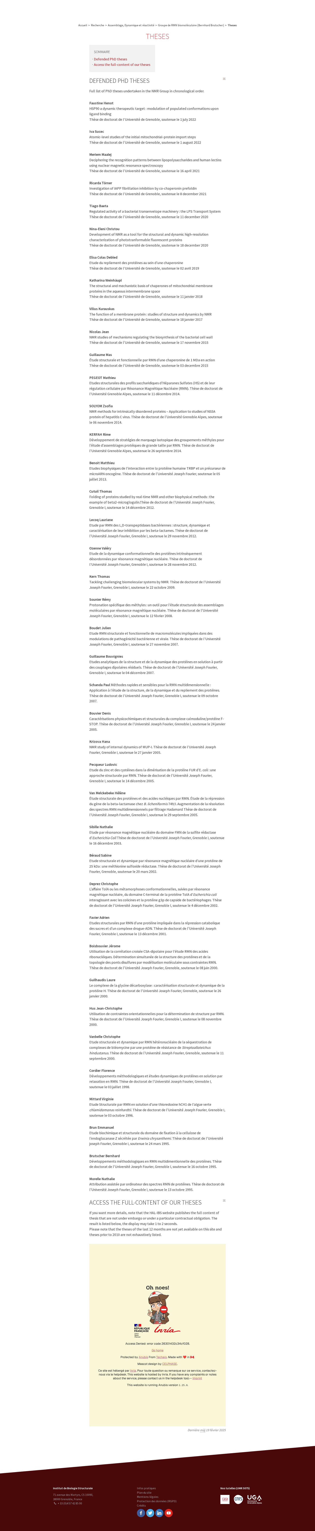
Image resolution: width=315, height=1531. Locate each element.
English (292, 9)
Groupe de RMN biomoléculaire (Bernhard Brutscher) (191, 25)
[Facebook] (141, 1513)
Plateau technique (130, 9)
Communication (158, 9)
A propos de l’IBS (84, 9)
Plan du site (144, 1492)
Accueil (82, 25)
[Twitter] (150, 1513)
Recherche (107, 9)
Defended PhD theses (110, 59)
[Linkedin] (159, 1513)
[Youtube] (169, 1513)
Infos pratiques (146, 1488)
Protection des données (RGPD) (156, 1501)
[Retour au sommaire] (224, 78)
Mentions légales (147, 1497)
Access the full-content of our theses (122, 64)
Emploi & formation (186, 9)
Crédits (141, 1505)
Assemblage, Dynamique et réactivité (131, 25)
